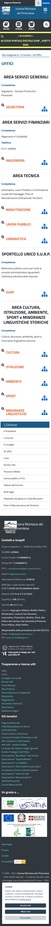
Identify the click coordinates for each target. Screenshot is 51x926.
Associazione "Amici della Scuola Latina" (21, 766)
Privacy (5, 850)
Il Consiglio (9, 444)
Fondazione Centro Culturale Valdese (20, 770)
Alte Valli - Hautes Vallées (14, 744)
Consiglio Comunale (11, 678)
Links (6, 458)
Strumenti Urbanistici (12, 703)
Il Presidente (10, 431)
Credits (5, 855)
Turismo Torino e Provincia (15, 734)
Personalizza (25, 918)
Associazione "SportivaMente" (17, 759)
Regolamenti (8, 700)
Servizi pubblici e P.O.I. (14, 478)
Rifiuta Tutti (25, 912)
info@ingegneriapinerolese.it (21, 633)
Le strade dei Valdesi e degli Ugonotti (20, 748)
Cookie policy (25, 899)
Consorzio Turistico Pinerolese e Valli (20, 737)
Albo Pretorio (8, 689)
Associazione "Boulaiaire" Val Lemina (20, 755)
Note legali (9, 492)
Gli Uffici (8, 451)
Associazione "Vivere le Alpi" (15, 773)
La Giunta (8, 438)
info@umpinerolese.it (17, 574)
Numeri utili (7, 681)
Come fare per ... (10, 685)
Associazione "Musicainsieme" (17, 777)
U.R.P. (4, 674)
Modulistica (7, 696)
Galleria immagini (10, 711)
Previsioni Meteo (12, 471)
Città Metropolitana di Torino (16, 726)
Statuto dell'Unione (13, 485)
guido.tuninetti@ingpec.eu (18, 637)
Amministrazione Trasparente (16, 692)
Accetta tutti (25, 905)
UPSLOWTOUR (9, 730)
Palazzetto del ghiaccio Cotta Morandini (22, 498)
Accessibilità (8, 861)
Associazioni (8, 707)
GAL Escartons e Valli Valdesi (16, 741)
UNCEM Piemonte (10, 781)
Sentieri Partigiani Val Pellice (16, 752)
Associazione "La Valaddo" (15, 763)
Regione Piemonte (12, 2)
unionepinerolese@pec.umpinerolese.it (24, 568)
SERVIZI (46, 3)
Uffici (4, 671)
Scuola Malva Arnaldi (12, 784)
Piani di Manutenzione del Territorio (20, 505)
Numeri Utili (9, 465)
